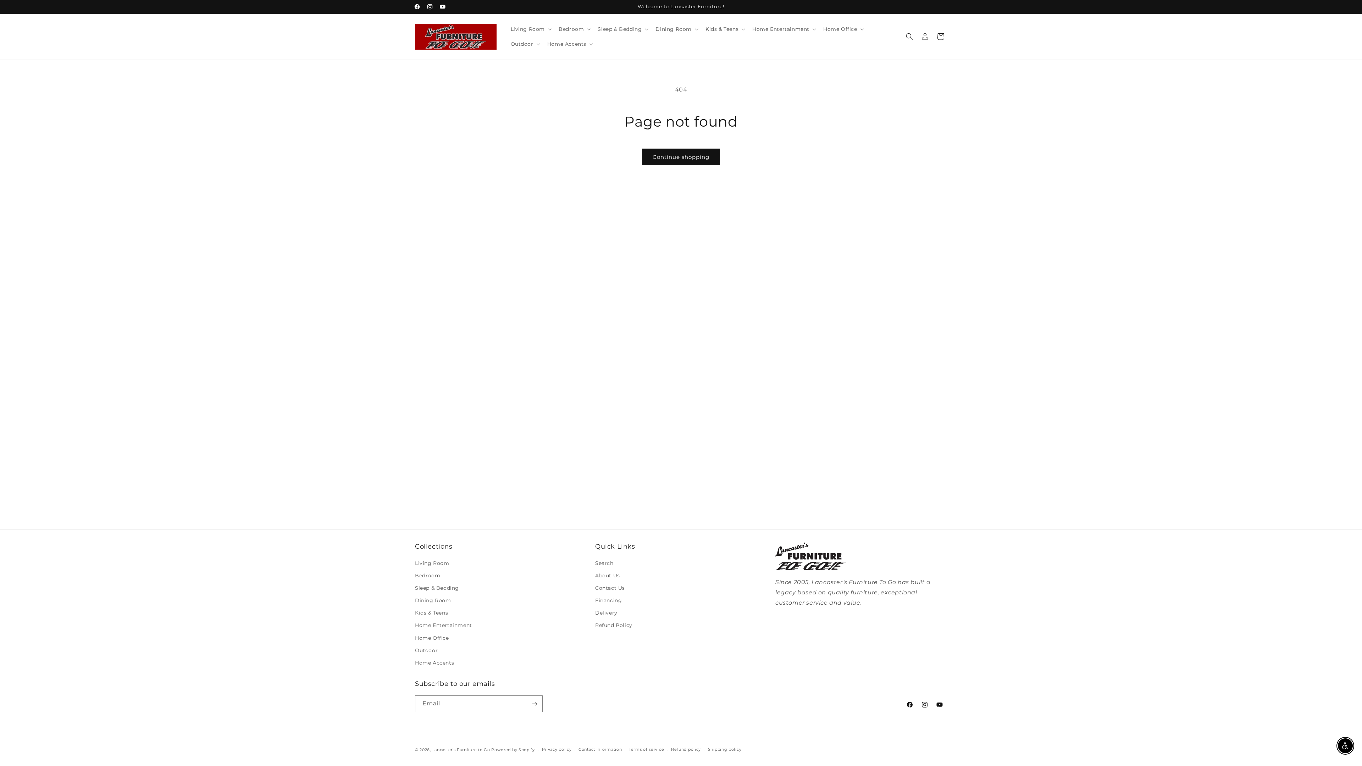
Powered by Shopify (513, 749)
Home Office (432, 638)
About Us (607, 575)
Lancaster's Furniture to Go (461, 749)
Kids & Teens (431, 613)
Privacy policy (557, 749)
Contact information (600, 749)
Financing (608, 600)
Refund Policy (613, 625)
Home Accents (434, 663)
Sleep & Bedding (437, 588)
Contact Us (610, 588)
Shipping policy (725, 749)
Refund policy (686, 749)
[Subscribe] (534, 703)
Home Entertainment (443, 625)
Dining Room (433, 600)
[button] (530, 29)
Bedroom (427, 575)
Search (604, 563)
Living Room (432, 563)
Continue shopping (681, 157)
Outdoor (426, 650)
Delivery (606, 613)
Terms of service (646, 749)
